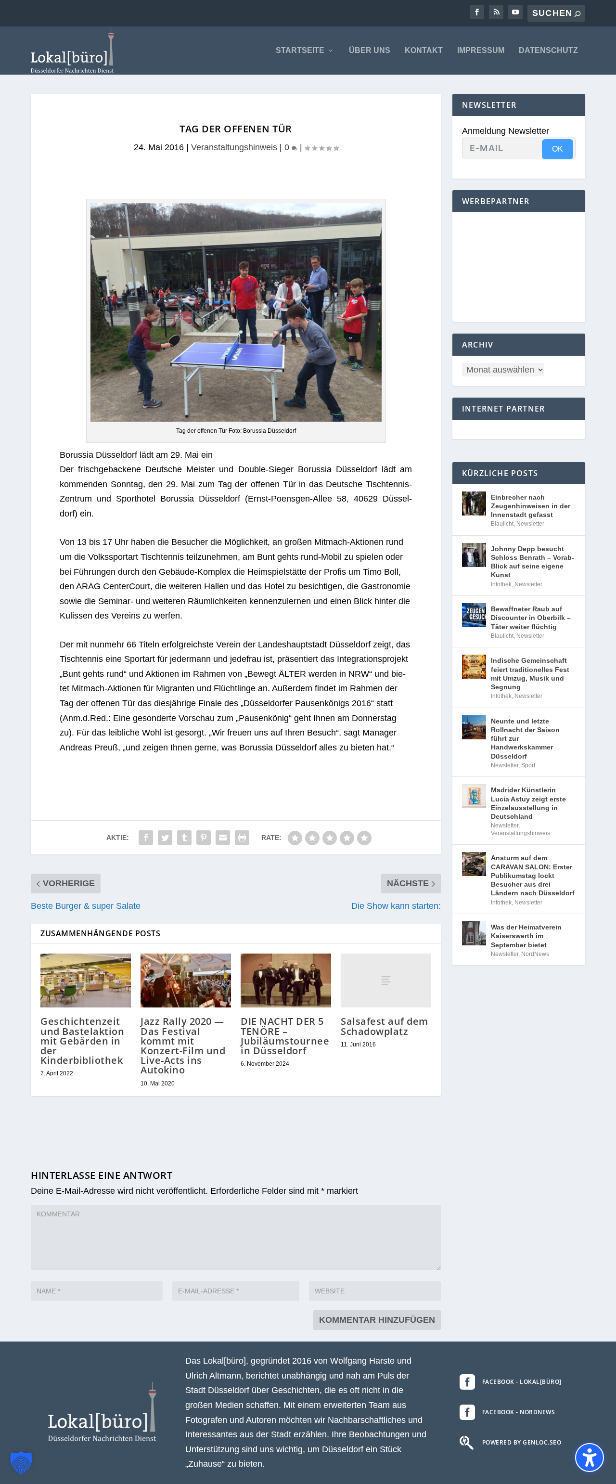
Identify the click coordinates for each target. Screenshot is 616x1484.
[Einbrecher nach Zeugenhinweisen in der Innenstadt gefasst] (474, 503)
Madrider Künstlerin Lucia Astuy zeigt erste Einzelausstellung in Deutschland (528, 803)
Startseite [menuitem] (300, 50)
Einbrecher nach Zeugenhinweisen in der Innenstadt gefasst (530, 505)
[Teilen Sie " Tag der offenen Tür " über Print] (242, 837)
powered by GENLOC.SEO (522, 1442)
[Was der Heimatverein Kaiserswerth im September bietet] (474, 933)
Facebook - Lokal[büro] (522, 1382)
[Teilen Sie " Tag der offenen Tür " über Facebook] (145, 837)
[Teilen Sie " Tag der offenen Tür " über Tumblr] (184, 837)
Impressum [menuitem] (480, 50)
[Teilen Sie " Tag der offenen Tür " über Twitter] (165, 837)
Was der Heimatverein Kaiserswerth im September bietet (526, 935)
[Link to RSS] (496, 12)
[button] (21, 1463)
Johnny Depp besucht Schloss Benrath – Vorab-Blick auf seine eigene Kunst (532, 562)
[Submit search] (577, 14)
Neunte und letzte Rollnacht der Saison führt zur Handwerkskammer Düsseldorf (525, 738)
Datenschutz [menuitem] (548, 50)
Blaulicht (502, 523)
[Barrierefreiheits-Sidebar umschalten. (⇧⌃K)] (589, 1457)
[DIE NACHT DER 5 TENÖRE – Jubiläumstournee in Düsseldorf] (286, 981)
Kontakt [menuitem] (424, 50)
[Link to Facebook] (477, 12)
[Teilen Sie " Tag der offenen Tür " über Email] (222, 837)
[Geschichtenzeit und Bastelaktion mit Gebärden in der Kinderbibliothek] (85, 981)
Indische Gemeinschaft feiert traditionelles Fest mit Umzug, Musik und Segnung (530, 674)
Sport (528, 765)
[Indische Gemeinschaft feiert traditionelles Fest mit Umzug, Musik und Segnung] (474, 667)
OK (557, 149)
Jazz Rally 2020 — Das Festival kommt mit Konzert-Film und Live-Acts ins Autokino (183, 1045)
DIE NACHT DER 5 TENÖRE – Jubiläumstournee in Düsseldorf (285, 1036)
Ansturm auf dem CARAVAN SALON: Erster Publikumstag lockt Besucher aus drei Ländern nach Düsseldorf (533, 875)
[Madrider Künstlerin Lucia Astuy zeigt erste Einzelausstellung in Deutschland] (474, 796)
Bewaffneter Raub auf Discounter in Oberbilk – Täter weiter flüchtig (531, 617)
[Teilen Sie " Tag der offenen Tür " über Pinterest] (203, 837)
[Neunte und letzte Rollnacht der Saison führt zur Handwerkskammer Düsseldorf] (474, 727)
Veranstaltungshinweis (234, 147)
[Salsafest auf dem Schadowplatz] (386, 981)
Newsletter (530, 523)
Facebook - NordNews (518, 1412)
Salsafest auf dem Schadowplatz (384, 1026)
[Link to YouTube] (515, 12)
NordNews (535, 954)
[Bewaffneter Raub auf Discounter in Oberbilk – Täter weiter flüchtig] (474, 615)
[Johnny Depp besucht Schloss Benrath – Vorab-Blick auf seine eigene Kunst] (474, 555)
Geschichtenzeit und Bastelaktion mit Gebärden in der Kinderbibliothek (82, 1041)
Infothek (501, 584)
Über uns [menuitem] (369, 50)
